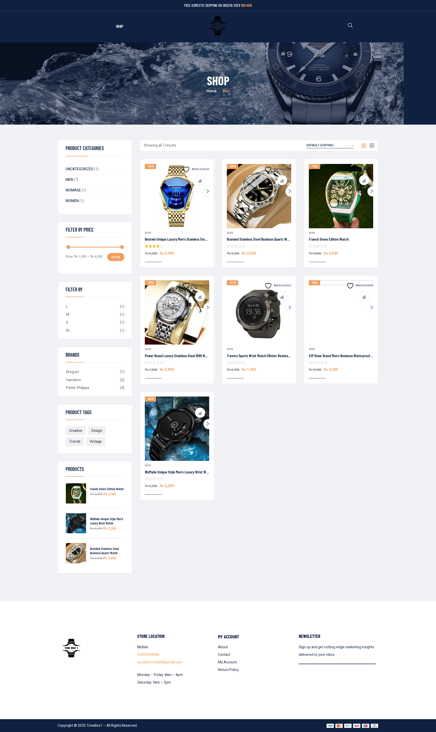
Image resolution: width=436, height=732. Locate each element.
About (223, 647)
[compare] (200, 180)
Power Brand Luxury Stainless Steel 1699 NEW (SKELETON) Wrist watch (195, 355)
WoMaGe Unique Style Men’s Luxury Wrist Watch (179, 471)
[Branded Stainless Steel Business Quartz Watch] (259, 196)
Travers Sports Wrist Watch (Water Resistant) (259, 355)
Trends (74, 441)
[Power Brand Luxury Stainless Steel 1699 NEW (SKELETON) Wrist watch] (177, 312)
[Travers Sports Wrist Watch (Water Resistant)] (259, 312)
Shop (119, 26)
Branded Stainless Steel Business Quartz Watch (104, 551)
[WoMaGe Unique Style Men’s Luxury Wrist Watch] (177, 429)
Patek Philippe (77, 387)
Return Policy (228, 669)
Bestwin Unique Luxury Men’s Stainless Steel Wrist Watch (185, 239)
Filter (116, 257)
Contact (224, 654)
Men (148, 233)
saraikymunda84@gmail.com (159, 662)
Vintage (96, 441)
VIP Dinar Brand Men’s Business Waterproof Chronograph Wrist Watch (358, 355)
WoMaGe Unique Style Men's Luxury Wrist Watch (106, 521)
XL (68, 330)
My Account (227, 662)
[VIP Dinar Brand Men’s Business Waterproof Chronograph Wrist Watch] (341, 312)
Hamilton (73, 380)
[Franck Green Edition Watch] (341, 196)
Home (211, 91)
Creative (75, 430)
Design (96, 430)
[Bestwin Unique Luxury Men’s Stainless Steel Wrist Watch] (177, 196)
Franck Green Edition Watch (107, 489)
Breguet (72, 372)
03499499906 (148, 654)
